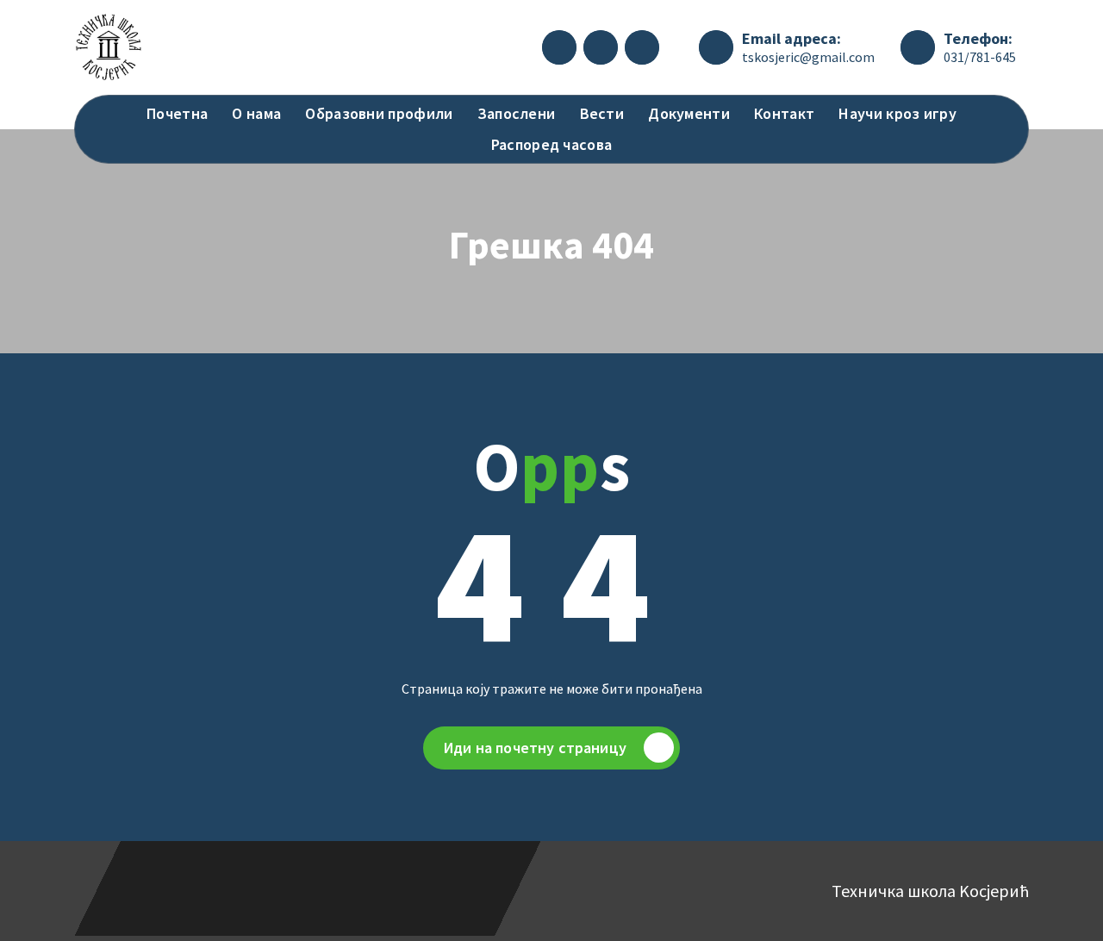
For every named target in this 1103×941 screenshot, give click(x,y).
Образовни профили (378, 113)
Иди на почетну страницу (535, 747)
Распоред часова (552, 144)
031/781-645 (980, 56)
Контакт (784, 113)
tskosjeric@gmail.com (808, 56)
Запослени (516, 113)
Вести (602, 113)
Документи (689, 113)
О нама (256, 113)
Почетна (177, 113)
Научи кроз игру (897, 113)
